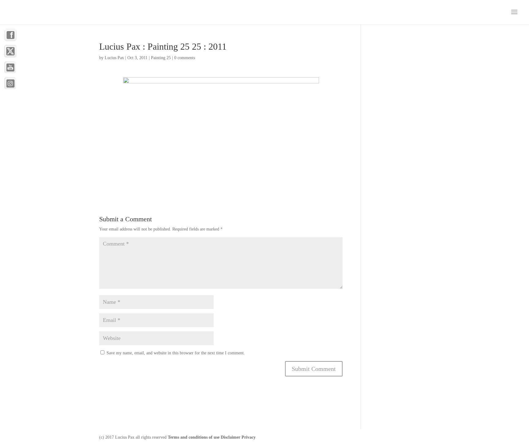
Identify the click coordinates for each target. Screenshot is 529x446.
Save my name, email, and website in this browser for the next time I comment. (176, 353)
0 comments (184, 57)
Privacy (249, 437)
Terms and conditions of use (193, 437)
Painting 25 (161, 57)
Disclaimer (230, 437)
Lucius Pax (114, 57)
